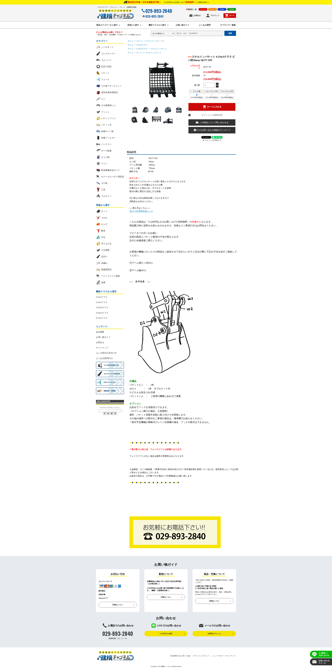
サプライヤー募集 (228, 25)
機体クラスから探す (157, 25)
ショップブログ (217, 656)
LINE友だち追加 (166, 634)
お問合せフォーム (214, 634)
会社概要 (100, 332)
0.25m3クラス (141, 45)
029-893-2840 (158, 10)
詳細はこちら (118, 605)
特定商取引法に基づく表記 (180, 656)
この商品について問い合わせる (213, 122)
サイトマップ (102, 348)
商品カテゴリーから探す (107, 25)
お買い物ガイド (182, 25)
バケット (139, 41)
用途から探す (133, 25)
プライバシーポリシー (201, 656)
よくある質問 (205, 25)
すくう (139, 53)
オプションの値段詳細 (212, 115)
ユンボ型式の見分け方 (106, 353)
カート (232, 15)
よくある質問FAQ (104, 358)
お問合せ (197, 15)
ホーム (130, 41)
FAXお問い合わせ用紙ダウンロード (213, 130)
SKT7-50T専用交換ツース (141, 211)
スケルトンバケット (158, 49)
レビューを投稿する (212, 140)
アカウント (215, 15)
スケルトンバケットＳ (155, 41)
